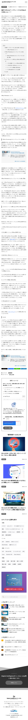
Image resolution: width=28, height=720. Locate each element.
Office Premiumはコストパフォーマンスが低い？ (14, 52)
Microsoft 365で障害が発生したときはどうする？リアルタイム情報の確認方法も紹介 (17, 630)
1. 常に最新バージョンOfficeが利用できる (16, 63)
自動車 (9, 564)
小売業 (7, 561)
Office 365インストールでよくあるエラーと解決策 (17, 612)
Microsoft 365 (8, 551)
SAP (3, 551)
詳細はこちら (14, 682)
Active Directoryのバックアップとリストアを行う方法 (17, 624)
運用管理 (4, 6)
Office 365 (11, 374)
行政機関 (14, 564)
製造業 (3, 561)
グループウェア (11, 311)
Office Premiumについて (12, 49)
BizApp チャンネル (19, 703)
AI (22, 529)
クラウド (3, 526)
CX (22, 532)
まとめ (6, 71)
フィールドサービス (17, 551)
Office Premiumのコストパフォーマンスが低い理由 (15, 56)
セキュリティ (9, 526)
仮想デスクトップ (12, 544)
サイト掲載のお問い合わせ (8, 706)
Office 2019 (12, 239)
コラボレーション (11, 532)
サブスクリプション (19, 108)
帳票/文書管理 (8, 535)
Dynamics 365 (9, 554)
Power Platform (17, 554)
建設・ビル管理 (20, 561)
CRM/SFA (8, 541)
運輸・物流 (4, 564)
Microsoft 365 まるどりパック (11, 654)
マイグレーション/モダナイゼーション (13, 529)
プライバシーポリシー (19, 706)
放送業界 (19, 564)
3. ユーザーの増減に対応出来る (13, 67)
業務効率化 (4, 532)
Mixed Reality (5, 544)
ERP (3, 541)
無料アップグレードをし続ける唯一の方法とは (14, 47)
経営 (3, 535)
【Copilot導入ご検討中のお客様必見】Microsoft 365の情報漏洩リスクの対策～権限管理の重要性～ (15, 642)
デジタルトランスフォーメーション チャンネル (13, 701)
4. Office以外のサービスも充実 (13, 69)
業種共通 (3, 567)
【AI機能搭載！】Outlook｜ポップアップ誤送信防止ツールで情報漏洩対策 (15, 650)
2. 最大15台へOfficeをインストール (14, 65)
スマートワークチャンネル (14, 705)
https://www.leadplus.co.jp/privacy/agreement (12, 413)
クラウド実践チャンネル (9, 703)
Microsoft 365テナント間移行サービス (13, 646)
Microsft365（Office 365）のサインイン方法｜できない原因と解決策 (16, 607)
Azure (3, 554)
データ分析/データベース (19, 526)
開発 (3, 529)
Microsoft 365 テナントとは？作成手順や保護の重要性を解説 (17, 618)
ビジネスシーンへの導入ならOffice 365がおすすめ (15, 60)
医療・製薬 (13, 561)
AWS (23, 551)
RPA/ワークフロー (14, 541)
